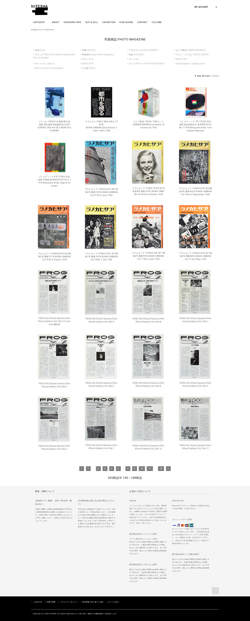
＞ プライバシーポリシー (68, 602)
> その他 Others (87, 68)
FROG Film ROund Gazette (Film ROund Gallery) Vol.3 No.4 (148, 384)
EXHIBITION (108, 22)
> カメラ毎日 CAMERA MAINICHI (190, 50)
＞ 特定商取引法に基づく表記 (92, 602)
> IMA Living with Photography (48, 68)
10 (142, 469)
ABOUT (56, 22)
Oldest (216, 76)
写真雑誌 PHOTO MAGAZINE (42, 30)
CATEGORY (39, 22)
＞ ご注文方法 (36, 602)
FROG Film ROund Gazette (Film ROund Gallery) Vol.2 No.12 (148, 447)
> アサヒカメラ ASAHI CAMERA (142, 50)
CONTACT (142, 22)
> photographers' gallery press (189, 63)
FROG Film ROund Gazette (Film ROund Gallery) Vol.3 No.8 (148, 320)
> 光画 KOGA (39, 50)
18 (161, 469)
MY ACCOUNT (201, 7)
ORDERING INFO (72, 22)
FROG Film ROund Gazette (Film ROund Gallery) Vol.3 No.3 (195, 384)
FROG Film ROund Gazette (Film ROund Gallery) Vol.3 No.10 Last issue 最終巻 (54, 321)
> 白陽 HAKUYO (87, 50)
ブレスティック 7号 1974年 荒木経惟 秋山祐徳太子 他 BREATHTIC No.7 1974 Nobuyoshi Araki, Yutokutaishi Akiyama (195, 126)
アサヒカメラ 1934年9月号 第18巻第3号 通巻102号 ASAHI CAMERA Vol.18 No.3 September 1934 (195, 191)
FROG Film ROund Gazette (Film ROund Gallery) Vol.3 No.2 (54, 447)
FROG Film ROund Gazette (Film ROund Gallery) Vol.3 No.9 (101, 320)
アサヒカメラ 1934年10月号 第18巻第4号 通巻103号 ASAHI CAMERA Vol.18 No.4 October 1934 (148, 191)
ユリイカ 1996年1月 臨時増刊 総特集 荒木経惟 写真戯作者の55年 (54, 126)
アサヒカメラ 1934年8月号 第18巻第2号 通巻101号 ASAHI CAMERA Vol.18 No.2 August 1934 (54, 256)
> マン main (133, 59)
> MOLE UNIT (180, 59)
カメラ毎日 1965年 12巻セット (148, 124)
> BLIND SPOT (87, 63)
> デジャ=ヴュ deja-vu (44, 63)
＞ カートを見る (112, 602)
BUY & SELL (91, 22)
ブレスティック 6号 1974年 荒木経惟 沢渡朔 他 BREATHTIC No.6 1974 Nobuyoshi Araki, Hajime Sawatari (54, 181)
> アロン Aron (87, 59)
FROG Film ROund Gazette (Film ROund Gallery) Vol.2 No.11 (195, 447)
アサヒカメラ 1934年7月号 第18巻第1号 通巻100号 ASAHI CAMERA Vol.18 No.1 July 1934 (101, 256)
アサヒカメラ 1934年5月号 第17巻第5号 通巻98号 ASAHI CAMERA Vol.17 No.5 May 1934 (195, 256)
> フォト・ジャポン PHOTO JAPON (191, 54)
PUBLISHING (126, 22)
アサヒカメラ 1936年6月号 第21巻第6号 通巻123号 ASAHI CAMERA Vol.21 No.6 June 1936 (101, 192)
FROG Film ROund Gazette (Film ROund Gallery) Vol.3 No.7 (195, 320)
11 (150, 469)
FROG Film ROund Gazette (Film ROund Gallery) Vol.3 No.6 (54, 385)
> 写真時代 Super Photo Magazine (97, 54)
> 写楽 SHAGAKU (135, 54)
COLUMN (157, 22)
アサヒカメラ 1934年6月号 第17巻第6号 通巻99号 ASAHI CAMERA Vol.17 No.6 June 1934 (148, 256)
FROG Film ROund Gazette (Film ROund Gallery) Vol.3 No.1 (101, 446)
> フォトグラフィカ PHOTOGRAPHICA (146, 63)
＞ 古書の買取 (50, 602)
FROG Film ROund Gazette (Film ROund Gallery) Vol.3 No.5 (101, 384)
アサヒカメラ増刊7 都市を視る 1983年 (101, 126)
